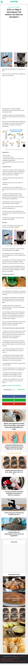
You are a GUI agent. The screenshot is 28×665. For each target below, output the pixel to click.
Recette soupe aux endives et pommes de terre (14, 630)
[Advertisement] (14, 36)
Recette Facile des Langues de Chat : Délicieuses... (14, 645)
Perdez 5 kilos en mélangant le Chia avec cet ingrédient (14, 534)
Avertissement (22, 661)
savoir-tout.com (21, 656)
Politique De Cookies (6, 658)
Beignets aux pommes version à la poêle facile (14, 584)
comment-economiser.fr (14, 385)
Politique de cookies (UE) (7, 660)
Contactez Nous (15, 658)
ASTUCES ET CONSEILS (14, 7)
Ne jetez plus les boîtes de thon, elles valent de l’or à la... (14, 472)
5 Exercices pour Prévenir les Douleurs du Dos (14, 513)
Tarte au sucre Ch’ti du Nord (14, 599)
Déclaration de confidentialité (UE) (9, 661)
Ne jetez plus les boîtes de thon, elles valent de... (14, 615)
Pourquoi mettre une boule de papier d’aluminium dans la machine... (14, 493)
